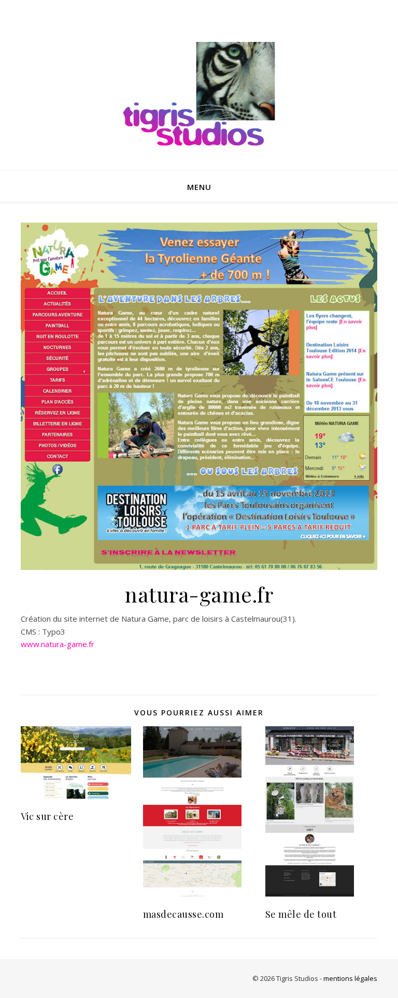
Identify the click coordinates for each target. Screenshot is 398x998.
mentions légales (350, 978)
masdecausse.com (183, 914)
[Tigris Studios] (199, 96)
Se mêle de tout (301, 914)
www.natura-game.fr (57, 644)
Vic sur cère (47, 816)
